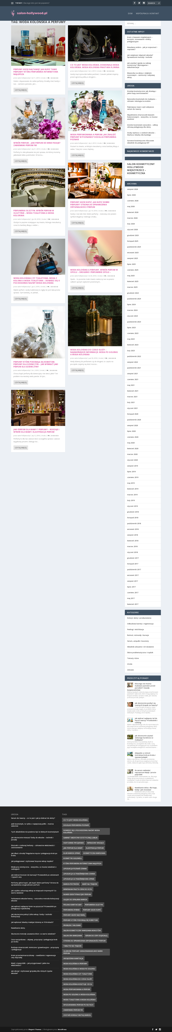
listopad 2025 (132, 241)
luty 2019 (131, 500)
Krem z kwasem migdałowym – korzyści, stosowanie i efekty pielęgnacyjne (140, 39)
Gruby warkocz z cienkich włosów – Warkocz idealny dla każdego (141, 134)
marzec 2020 (132, 454)
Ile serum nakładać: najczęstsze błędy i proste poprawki (145, 772)
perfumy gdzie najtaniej (74, 915)
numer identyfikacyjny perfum (77, 894)
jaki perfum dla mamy (72, 848)
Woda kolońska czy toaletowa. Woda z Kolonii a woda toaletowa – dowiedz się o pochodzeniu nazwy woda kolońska (36, 280)
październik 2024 (134, 299)
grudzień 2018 (133, 512)
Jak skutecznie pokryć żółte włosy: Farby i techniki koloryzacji (31, 915)
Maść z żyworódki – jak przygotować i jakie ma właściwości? (30, 964)
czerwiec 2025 (132, 270)
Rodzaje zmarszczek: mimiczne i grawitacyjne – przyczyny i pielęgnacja (35, 948)
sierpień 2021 (132, 373)
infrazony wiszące (95, 843)
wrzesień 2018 (133, 529)
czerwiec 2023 (132, 333)
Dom (130, 14)
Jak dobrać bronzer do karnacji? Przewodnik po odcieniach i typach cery (35, 876)
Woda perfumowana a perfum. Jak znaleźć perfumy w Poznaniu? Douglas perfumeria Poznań (93, 137)
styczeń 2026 (132, 229)
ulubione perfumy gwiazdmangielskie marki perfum (83, 952)
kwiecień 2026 (132, 212)
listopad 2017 (132, 564)
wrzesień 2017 (133, 575)
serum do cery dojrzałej (96, 935)
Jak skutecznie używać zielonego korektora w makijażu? (144, 738)
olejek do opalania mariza (75, 899)
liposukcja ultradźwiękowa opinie (78, 879)
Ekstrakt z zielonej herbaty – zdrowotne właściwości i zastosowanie (33, 846)
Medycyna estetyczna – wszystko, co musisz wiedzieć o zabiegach (33, 868)
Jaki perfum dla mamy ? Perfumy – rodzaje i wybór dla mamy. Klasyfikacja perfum (36, 430)
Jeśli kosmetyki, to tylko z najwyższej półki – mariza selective (32, 825)
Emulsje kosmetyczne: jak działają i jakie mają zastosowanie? (141, 92)
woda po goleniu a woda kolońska (79, 994)
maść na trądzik (89, 884)
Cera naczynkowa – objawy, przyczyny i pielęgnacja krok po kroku (34, 940)
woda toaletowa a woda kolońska (79, 1000)
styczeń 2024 (132, 316)
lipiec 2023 (131, 327)
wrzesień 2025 (133, 252)
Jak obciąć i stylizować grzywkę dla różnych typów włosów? (31, 972)
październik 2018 (134, 523)
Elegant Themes (35, 1029)
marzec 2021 (132, 396)
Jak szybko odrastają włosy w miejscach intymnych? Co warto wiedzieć (33, 891)
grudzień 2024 (133, 293)
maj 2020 (131, 443)
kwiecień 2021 (132, 391)
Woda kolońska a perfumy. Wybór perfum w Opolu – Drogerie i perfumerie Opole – (94, 271)
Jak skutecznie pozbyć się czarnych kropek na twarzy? (146, 704)
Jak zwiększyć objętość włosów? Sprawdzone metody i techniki (140, 56)
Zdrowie (130, 670)
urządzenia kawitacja (73, 958)
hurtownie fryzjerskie (73, 843)
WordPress (62, 1029)
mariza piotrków (71, 884)
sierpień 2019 (132, 466)
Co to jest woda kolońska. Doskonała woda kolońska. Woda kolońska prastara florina (94, 66)
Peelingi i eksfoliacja (135, 629)
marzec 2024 (132, 310)
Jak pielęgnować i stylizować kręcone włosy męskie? (32, 861)
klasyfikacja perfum (95, 848)
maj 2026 (131, 206)
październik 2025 (134, 247)
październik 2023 (134, 322)
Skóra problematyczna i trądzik (140, 652)
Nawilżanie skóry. (18, 928)
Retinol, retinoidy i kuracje (138, 635)
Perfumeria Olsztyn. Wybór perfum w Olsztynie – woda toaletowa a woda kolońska (33, 213)
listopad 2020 (132, 414)
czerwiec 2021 (132, 379)
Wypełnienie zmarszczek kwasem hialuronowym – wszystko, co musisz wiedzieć (142, 117)
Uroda (43, 78)
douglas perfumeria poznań (76, 825)
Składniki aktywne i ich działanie (140, 647)
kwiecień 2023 (132, 345)
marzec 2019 (132, 495)
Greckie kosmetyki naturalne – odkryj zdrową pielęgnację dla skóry (142, 126)
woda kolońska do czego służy (77, 979)
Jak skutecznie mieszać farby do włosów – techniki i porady (32, 838)
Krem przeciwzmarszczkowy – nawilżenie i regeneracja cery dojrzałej (33, 956)
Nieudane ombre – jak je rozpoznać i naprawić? (142, 48)
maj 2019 (131, 483)
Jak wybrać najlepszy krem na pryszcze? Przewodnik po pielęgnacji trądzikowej (33, 907)
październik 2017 (134, 569)
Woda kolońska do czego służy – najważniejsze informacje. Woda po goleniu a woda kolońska (94, 352)
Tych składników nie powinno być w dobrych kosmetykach (35, 832)
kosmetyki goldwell (72, 858)
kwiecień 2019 (132, 489)
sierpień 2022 (132, 362)
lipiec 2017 (131, 587)
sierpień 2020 (132, 425)
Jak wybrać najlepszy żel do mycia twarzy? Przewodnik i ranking (146, 720)
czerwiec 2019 (132, 477)
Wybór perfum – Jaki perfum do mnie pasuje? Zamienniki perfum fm (36, 144)
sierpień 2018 (132, 535)
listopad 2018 (132, 517)
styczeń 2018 (132, 552)
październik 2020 (134, 420)
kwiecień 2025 (132, 281)
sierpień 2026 (132, 189)
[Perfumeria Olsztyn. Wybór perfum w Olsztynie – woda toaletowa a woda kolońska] (38, 188)
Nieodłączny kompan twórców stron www (39, 3)
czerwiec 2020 (132, 437)
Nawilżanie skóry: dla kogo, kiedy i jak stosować (146, 789)
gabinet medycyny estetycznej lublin (80, 838)
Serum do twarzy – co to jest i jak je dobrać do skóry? (33, 818)
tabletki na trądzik (72, 946)
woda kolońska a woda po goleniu (79, 969)
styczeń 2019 (132, 506)
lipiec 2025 (131, 264)
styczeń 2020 (132, 460)
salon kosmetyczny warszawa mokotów (82, 930)
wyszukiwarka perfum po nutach (78, 1005)
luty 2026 (131, 224)
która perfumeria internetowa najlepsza (82, 863)
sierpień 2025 (132, 258)
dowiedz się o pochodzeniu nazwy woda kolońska (81, 831)
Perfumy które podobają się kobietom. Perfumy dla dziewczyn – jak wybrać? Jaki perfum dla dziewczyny (35, 364)
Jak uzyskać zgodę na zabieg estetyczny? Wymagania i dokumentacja (139, 65)
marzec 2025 (132, 287)
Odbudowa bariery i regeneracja (140, 624)
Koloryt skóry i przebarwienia (139, 618)
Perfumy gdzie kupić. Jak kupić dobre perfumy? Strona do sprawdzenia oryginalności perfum (89, 204)
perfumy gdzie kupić (92, 910)
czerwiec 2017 (132, 592)
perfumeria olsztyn (94, 905)
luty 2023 (131, 350)
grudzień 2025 (133, 235)
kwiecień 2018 (132, 541)
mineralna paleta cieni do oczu (77, 889)
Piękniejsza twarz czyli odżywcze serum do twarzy (140, 108)
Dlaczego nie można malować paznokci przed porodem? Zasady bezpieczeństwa (141, 687)
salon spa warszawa (72, 935)
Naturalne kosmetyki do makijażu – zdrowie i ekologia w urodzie (142, 100)
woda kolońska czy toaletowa (77, 974)
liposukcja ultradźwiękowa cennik (79, 874)
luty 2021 (131, 402)
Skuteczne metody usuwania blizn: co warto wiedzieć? (33, 934)
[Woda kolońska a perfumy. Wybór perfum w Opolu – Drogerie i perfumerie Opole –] (95, 248)
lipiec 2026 (131, 195)
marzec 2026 (132, 218)
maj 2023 (131, 339)
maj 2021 (131, 385)
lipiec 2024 (131, 304)
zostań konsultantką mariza (77, 1015)
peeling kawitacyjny (72, 905)
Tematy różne (133, 658)
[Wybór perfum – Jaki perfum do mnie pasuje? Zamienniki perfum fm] (38, 118)
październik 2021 (134, 368)
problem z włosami (72, 925)
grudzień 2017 (133, 558)
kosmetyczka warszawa (94, 853)
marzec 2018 (132, 546)
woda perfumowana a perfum (76, 989)
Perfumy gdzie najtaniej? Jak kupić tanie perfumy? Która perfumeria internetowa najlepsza (35, 72)
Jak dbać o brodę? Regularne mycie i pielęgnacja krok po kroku (34, 854)
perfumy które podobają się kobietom (80, 920)
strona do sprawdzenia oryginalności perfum (84, 941)
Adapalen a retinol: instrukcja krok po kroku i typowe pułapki (145, 755)
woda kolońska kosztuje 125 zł (77, 984)
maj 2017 (131, 598)
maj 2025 (131, 276)
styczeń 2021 (132, 408)
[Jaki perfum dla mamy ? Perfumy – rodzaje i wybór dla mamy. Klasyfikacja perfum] (38, 408)
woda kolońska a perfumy (75, 963)
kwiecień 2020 (132, 448)
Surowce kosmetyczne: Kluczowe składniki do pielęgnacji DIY (140, 141)
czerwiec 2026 (132, 201)
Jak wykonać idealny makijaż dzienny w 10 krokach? (32, 922)
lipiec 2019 (131, 471)
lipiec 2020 (131, 431)
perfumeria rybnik (71, 910)
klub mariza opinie (71, 853)
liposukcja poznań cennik (75, 868)
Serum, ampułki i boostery (138, 641)
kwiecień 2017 (132, 604)
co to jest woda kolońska (75, 820)
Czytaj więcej (21, 90)
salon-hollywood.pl (24, 78)
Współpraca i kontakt (147, 14)
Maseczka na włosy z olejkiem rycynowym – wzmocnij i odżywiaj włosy (141, 75)
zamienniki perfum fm (73, 1010)
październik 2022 (134, 356)
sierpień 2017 (132, 581)
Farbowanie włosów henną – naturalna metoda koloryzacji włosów (35, 899)
